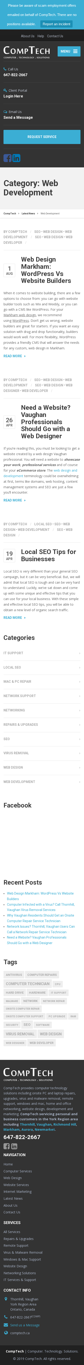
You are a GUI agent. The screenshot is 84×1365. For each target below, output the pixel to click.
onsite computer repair (22, 1008)
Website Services (16, 1185)
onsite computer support (24, 1016)
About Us (28, 36)
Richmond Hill (64, 1124)
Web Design (53, 232)
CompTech (15, 1351)
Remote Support (16, 1245)
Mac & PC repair (17, 681)
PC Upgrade (57, 1016)
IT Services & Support (20, 1279)
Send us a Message (25, 1325)
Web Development (34, 530)
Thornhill (27, 1124)
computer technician (27, 984)
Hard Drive (15, 992)
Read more (13, 356)
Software (42, 1025)
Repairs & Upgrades (21, 724)
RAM (73, 1016)
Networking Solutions (20, 1273)
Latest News (13, 1198)
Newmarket (45, 1129)
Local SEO (43, 524)
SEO (37, 232)
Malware (12, 1001)
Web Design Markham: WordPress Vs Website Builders (46, 270)
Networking (14, 710)
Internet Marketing (18, 1191)
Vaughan (44, 1124)
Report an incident (56, 24)
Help (41, 36)
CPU (57, 984)
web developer (35, 391)
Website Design (15, 1266)
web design (53, 237)
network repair (54, 1001)
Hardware (37, 992)
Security (12, 1025)
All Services (12, 1232)
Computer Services (18, 1171)
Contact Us (55, 36)
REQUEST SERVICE (42, 137)
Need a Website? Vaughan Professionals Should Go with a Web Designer (45, 422)
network (30, 1001)
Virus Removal (16, 753)
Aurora (27, 1129)
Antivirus (14, 975)
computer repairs (42, 975)
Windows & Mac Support (22, 1259)
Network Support (20, 696)
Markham (12, 1129)
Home (8, 1164)
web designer (15, 1043)
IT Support (13, 653)
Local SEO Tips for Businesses (48, 555)
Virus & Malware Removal (23, 1252)
